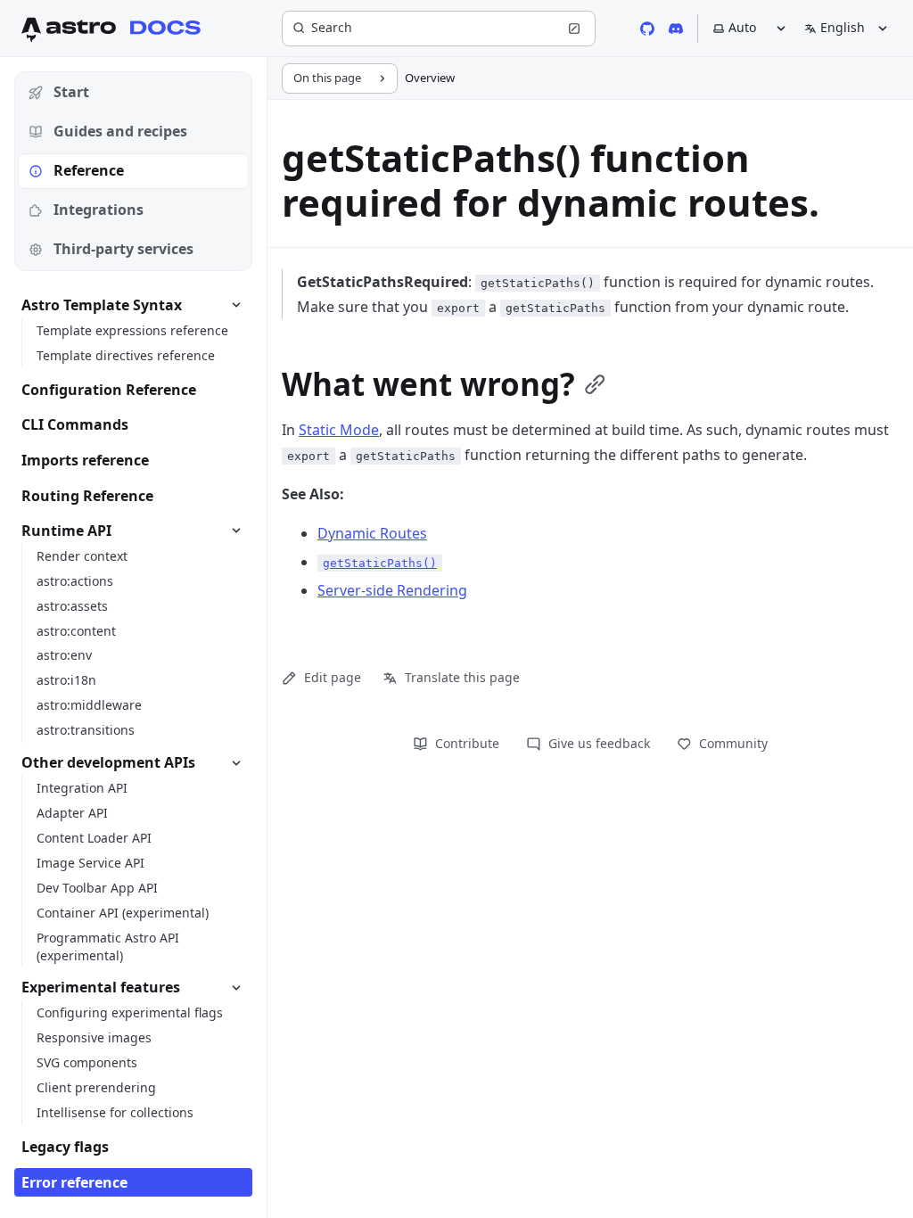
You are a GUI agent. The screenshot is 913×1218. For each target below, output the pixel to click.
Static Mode (339, 430)
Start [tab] (71, 92)
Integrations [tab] (98, 209)
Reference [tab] (88, 170)
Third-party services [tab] (123, 249)
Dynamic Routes (372, 533)
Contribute (467, 743)
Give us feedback (599, 743)
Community (733, 743)
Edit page (332, 677)
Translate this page (462, 677)
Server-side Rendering (392, 590)
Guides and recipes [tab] (120, 131)
